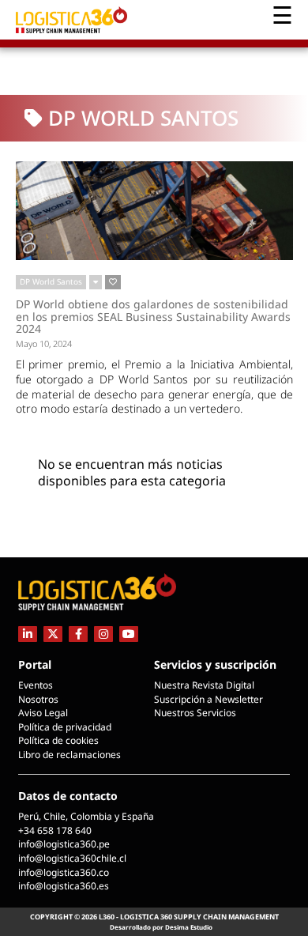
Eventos (35, 685)
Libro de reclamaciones (69, 754)
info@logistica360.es (63, 886)
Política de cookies (58, 740)
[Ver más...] (95, 282)
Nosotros (38, 699)
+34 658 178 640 (55, 830)
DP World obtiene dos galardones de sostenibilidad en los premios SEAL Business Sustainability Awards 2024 (153, 316)
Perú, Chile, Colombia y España (86, 816)
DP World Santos (51, 281)
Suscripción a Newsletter (208, 699)
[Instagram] (103, 633)
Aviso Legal (43, 712)
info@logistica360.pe (64, 844)
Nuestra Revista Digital (204, 685)
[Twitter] (53, 633)
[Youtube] (128, 633)
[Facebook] (78, 633)
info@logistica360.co (63, 872)
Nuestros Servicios (195, 712)
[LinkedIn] (27, 633)
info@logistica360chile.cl (72, 858)
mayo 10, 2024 (44, 343)
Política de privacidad (64, 727)
